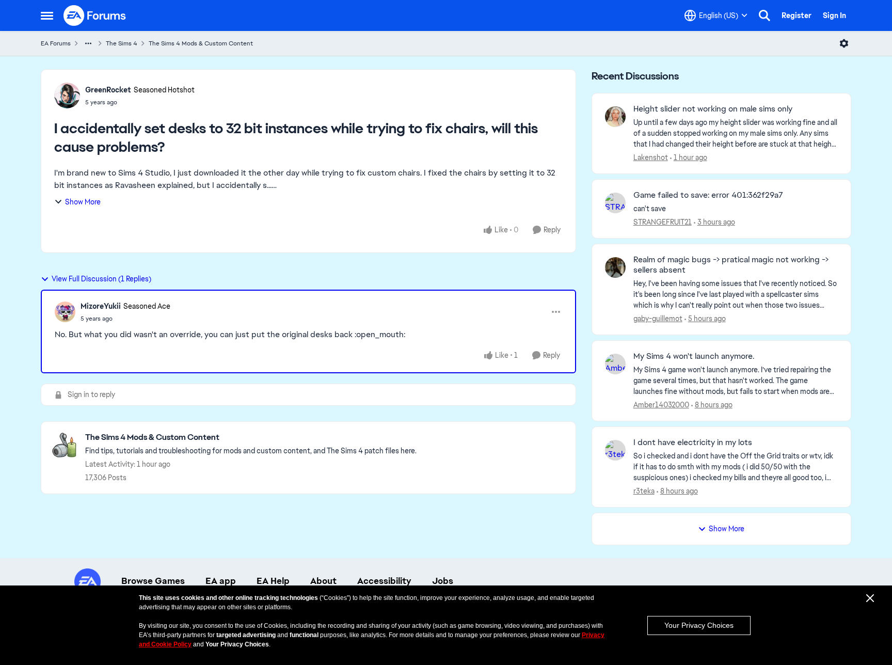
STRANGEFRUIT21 (662, 222)
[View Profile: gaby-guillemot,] (615, 267)
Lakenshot (650, 157)
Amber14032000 (661, 404)
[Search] (764, 15)
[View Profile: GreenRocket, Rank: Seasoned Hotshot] (67, 95)
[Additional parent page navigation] (88, 43)
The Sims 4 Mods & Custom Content (201, 43)
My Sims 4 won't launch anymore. (693, 356)
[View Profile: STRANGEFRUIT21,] (615, 203)
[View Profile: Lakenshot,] (615, 116)
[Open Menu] (844, 43)
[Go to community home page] (94, 15)
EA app (220, 581)
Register (796, 15)
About (323, 581)
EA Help (273, 581)
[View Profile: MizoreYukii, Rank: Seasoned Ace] (65, 312)
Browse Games (153, 581)
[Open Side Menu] (47, 15)
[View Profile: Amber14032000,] (615, 364)
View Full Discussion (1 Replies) (101, 278)
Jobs (442, 581)
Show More (83, 202)
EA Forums (56, 43)
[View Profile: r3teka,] (615, 450)
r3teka (644, 491)
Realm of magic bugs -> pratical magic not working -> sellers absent (731, 265)
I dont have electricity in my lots (692, 442)
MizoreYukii (101, 306)
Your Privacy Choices (699, 625)
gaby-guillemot (657, 318)
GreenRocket (108, 89)
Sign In (834, 15)
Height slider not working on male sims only (712, 109)
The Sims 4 (121, 43)
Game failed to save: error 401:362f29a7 (708, 195)
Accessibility (384, 581)
